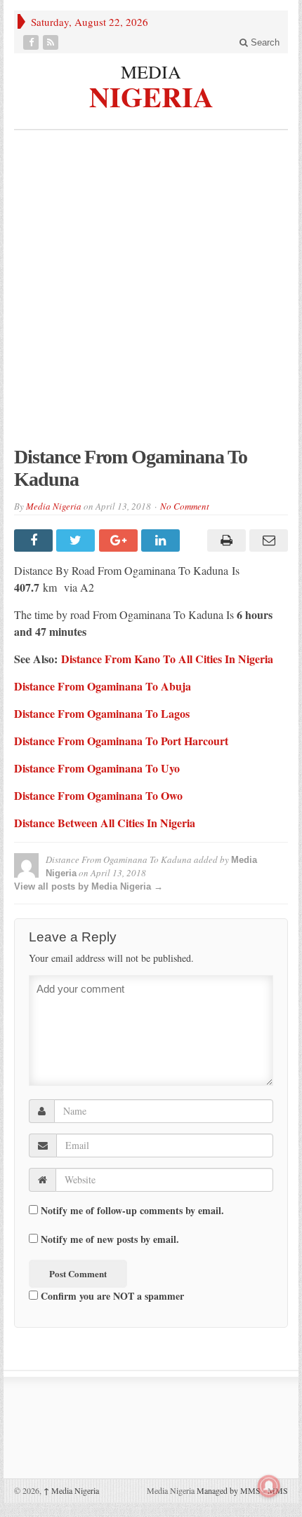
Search (264, 42)
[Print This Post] (224, 540)
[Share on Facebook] (35, 540)
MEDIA (151, 71)
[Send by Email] (267, 540)
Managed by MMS (229, 1490)
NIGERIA (151, 95)
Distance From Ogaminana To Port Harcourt (121, 741)
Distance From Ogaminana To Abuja (102, 686)
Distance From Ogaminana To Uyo (97, 768)
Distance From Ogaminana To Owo (98, 795)
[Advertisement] (151, 295)
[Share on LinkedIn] (162, 540)
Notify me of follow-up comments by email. (132, 1210)
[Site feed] (52, 42)
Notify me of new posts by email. (110, 1239)
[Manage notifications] (269, 1486)
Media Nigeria (53, 506)
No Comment (184, 506)
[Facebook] (32, 42)
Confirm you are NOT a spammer (111, 1295)
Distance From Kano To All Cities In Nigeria (167, 659)
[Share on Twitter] (77, 540)
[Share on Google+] (120, 540)
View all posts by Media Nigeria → (88, 886)
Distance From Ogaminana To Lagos (102, 713)
